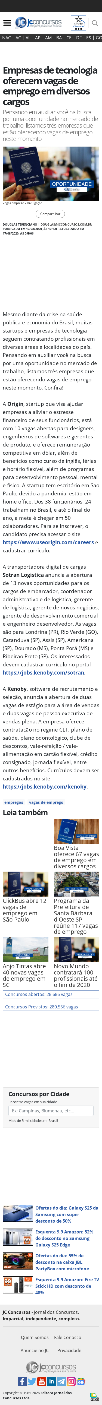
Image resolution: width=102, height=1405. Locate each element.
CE (69, 38)
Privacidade (69, 1350)
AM (48, 38)
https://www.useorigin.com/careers (48, 542)
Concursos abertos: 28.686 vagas (39, 994)
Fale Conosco (67, 1337)
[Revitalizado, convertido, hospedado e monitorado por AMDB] (94, 1396)
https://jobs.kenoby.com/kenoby (44, 786)
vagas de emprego (46, 802)
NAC (6, 38)
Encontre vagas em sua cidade (32, 1101)
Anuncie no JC (35, 1350)
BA (59, 38)
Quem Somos (35, 1337)
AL (28, 38)
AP (38, 38)
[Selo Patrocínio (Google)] (78, 22)
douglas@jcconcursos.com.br (66, 224)
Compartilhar (50, 213)
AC (18, 38)
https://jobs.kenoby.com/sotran (43, 672)
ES (88, 38)
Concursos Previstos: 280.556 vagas (41, 1007)
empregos (13, 802)
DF (79, 38)
